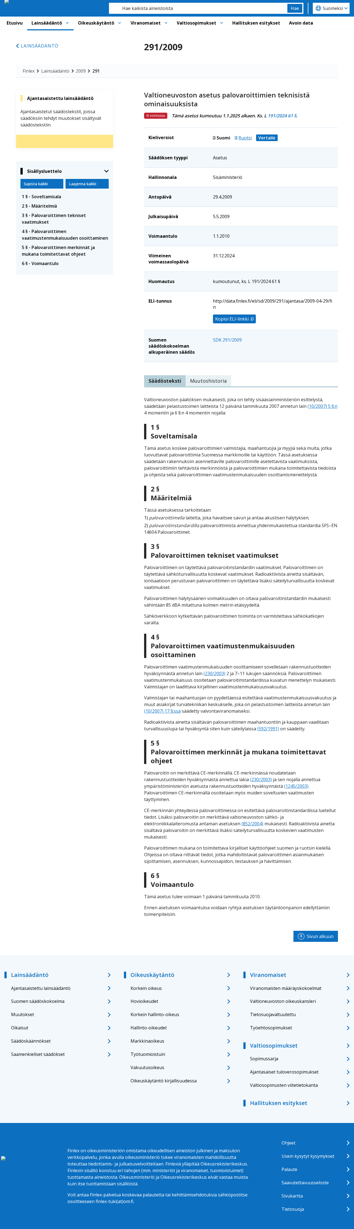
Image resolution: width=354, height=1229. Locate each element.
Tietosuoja (293, 1209)
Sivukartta (292, 1196)
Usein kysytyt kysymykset (308, 1156)
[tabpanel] (241, 657)
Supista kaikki (36, 183)
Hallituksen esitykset (256, 23)
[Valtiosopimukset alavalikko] (221, 23)
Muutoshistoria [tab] (208, 380)
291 (96, 71)
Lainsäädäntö (47, 23)
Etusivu (15, 23)
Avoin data (301, 23)
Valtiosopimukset (196, 23)
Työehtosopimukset (271, 1028)
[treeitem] (64, 196)
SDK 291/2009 (227, 340)
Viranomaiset (146, 23)
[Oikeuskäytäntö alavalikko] (119, 23)
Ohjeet (288, 1143)
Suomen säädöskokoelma (37, 1001)
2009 (81, 71)
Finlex (29, 71)
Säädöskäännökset (31, 1041)
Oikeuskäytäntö (96, 23)
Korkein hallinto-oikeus (155, 1014)
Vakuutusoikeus (147, 1067)
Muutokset (22, 1014)
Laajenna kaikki (82, 183)
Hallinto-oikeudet (149, 1028)
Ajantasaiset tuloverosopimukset (284, 1072)
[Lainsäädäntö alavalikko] (67, 23)
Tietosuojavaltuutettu (273, 1014)
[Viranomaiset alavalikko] (166, 23)
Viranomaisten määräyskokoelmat (285, 988)
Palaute (289, 1169)
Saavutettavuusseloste (305, 1183)
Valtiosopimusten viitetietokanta (284, 1085)
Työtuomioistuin (148, 1054)
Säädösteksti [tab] (165, 380)
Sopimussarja (264, 1059)
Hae (295, 8)
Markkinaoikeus (147, 1041)
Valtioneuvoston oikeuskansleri (283, 1001)
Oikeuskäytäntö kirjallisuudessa (164, 1081)
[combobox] (198, 8)
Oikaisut (19, 1028)
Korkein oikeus (146, 988)
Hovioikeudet (144, 1001)
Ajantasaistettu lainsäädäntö (41, 988)
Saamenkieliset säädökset (38, 1054)
